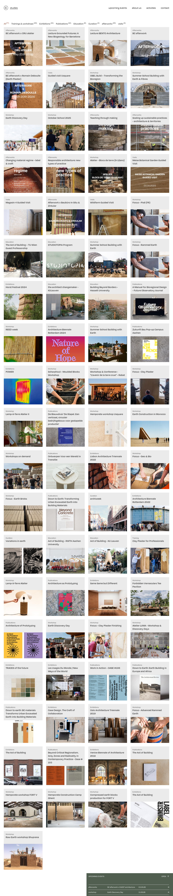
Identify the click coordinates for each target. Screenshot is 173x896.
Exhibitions (46, 23)
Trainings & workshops (24, 23)
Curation (94, 23)
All (6, 23)
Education (80, 23)
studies (14, 7)
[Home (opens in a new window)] (6, 8)
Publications (63, 23)
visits (122, 23)
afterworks (109, 23)
